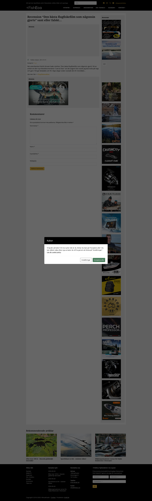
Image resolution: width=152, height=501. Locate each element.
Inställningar (86, 260)
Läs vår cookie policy (54, 252)
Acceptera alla (99, 260)
